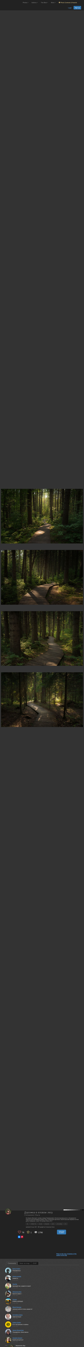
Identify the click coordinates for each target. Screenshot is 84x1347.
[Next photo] (82, 588)
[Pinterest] (22, 1237)
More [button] (53, 2)
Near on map (24, 1263)
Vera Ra (14, 1284)
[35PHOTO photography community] (11, 2)
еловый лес (34, 1223)
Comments (12, 1263)
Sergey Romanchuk (18, 1330)
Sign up (77, 7)
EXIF (35, 1263)
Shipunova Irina (16, 1292)
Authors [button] (34, 2)
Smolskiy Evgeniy (17, 1338)
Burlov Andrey (16, 1268)
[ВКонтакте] (19, 1237)
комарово (46, 1223)
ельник (40, 1223)
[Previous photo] (2, 588)
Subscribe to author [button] (61, 1232)
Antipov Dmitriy (16, 1322)
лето (65, 1223)
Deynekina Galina (17, 1315)
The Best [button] (44, 2)
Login (70, 8)
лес (27, 1223)
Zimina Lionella (16, 1276)
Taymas (14, 1299)
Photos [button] (25, 2)
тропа (52, 1223)
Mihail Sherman (16, 1307)
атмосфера (59, 1223)
